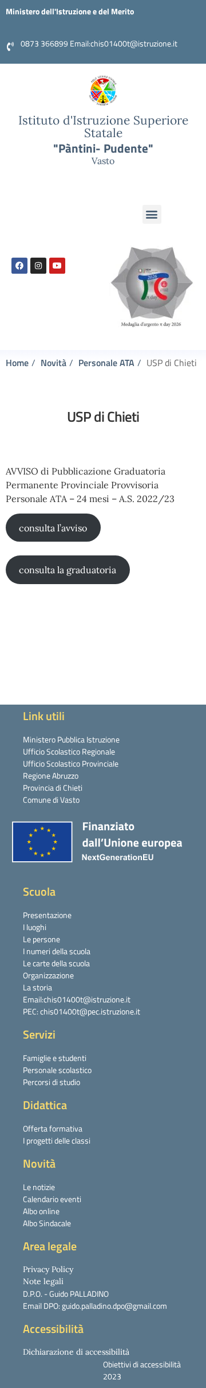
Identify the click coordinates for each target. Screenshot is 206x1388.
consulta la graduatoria (67, 570)
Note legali (43, 1281)
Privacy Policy (48, 1269)
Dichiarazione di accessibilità (76, 1352)
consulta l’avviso (53, 528)
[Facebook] (19, 266)
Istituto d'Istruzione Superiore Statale (103, 126)
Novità (53, 363)
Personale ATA (106, 363)
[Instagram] (38, 266)
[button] (151, 214)
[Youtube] (57, 266)
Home (17, 363)
